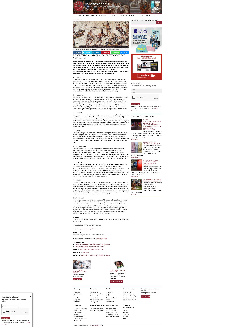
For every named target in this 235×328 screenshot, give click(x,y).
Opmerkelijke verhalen (129, 300)
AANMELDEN (77, 279)
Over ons (125, 312)
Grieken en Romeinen (80, 309)
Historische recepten (129, 294)
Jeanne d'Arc (93, 298)
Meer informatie (116, 281)
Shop (154, 15)
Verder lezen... (135, 139)
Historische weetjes (128, 298)
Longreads (77, 300)
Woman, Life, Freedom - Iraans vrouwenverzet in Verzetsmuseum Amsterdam (151, 162)
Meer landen (110, 302)
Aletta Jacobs (94, 292)
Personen (102, 15)
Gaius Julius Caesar (95, 296)
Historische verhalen (126, 15)
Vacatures (126, 316)
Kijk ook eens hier (112, 305)
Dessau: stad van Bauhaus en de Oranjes (151, 143)
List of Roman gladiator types (90, 229)
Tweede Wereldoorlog (80, 318)
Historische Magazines (97, 305)
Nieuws (80, 20)
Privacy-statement (97, 325)
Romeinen (86, 252)
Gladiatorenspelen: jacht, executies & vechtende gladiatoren (93, 244)
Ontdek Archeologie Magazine (117, 270)
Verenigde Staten (111, 298)
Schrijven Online (111, 309)
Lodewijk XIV (94, 302)
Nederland (109, 292)
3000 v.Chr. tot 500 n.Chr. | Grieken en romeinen (95, 255)
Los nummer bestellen (96, 309)
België (108, 294)
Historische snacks (143, 15)
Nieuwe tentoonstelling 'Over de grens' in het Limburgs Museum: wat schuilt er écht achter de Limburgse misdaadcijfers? (152, 125)
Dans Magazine (111, 310)
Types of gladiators (101, 238)
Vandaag (85, 15)
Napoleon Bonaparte (96, 300)
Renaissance (77, 314)
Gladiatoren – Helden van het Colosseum (91, 249)
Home (79, 15)
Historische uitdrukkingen (130, 296)
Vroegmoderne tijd (79, 316)
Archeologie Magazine (96, 310)
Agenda (76, 298)
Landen (94, 15)
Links (124, 318)
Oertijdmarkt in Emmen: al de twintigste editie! (152, 180)
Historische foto (127, 292)
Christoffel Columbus (96, 294)
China (108, 300)
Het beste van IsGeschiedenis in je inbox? (79, 271)
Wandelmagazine (111, 312)
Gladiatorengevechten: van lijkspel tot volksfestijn (89, 247)
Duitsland (109, 296)
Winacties (77, 302)
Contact (125, 310)
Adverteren (126, 314)
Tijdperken (112, 15)
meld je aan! (145, 296)
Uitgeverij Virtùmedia (112, 316)
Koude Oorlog (78, 320)
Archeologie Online (112, 314)
